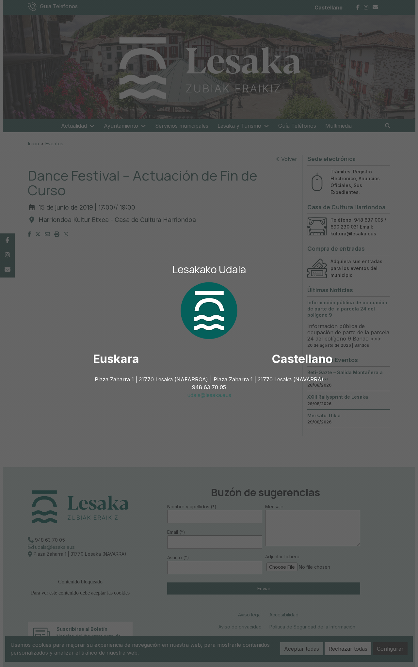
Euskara (116, 359)
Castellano (302, 359)
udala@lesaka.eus (209, 395)
